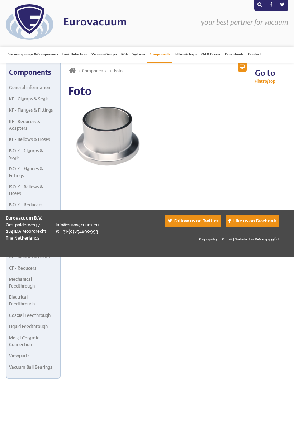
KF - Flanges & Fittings (31, 110)
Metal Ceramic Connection (24, 341)
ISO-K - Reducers (25, 204)
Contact (254, 54)
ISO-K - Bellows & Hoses (26, 190)
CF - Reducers (22, 268)
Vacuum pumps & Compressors (33, 54)
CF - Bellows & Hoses (29, 256)
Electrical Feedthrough (22, 300)
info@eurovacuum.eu (77, 224)
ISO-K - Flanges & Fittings (26, 172)
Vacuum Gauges (104, 54)
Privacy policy (208, 239)
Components (160, 54)
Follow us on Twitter (196, 221)
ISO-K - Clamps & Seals (26, 154)
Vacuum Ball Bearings (30, 367)
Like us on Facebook (254, 221)
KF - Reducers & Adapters (25, 125)
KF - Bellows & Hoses (29, 139)
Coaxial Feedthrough (30, 315)
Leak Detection (74, 54)
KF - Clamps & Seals (28, 99)
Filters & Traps (186, 54)
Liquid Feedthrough (28, 326)
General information (29, 87)
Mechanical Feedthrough (22, 282)
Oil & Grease (210, 54)
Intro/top (266, 81)
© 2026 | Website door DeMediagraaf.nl (250, 239)
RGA (124, 54)
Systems (138, 54)
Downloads (234, 54)
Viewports (19, 355)
